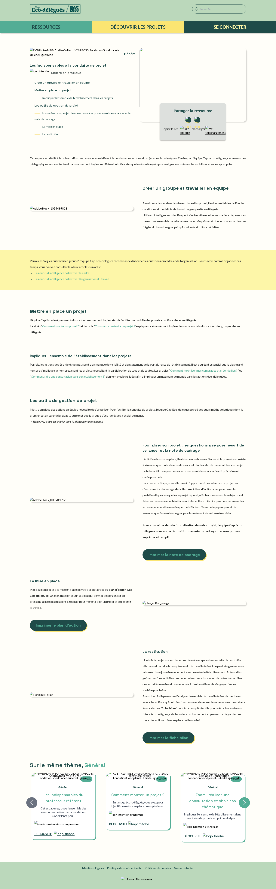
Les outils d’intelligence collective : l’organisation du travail (72, 279)
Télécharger (197, 129)
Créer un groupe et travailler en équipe (62, 83)
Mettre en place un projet (53, 90)
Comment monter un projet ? (60, 326)
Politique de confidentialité (124, 868)
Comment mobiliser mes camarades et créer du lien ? (204, 370)
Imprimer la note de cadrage (174, 554)
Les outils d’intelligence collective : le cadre (62, 273)
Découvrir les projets (138, 27)
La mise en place (52, 126)
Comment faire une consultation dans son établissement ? (67, 376)
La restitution (50, 134)
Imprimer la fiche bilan (168, 737)
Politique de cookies (158, 868)
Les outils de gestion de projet (56, 105)
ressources (46, 27)
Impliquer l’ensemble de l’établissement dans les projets (77, 98)
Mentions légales (93, 868)
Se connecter (230, 27)
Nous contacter (184, 868)
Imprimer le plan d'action (58, 625)
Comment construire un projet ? (115, 326)
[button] (244, 803)
